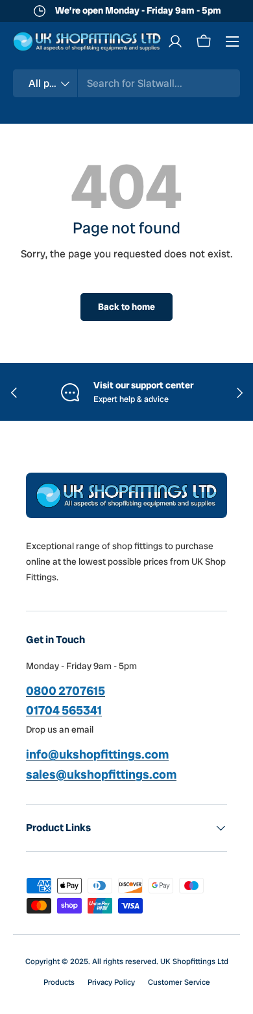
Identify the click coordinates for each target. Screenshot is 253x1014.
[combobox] (126, 83)
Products (59, 982)
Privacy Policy (111, 982)
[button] (203, 41)
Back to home (126, 306)
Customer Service (179, 982)
